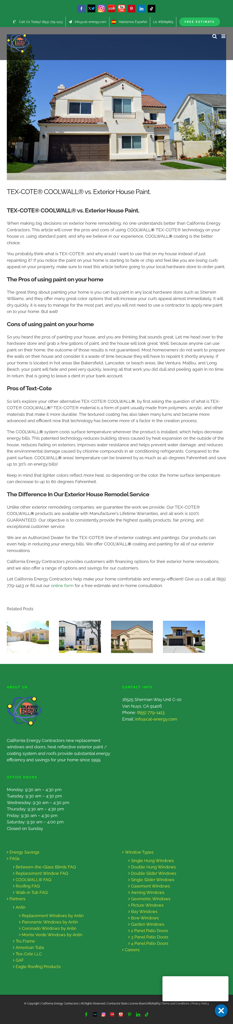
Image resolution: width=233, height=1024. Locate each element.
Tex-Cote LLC (29, 953)
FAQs (15, 858)
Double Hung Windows (153, 867)
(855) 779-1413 (151, 712)
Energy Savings (24, 852)
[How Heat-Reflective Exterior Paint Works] (132, 637)
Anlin (20, 907)
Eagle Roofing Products (38, 966)
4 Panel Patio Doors (149, 943)
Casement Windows (150, 886)
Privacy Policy (200, 1003)
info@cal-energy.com (156, 718)
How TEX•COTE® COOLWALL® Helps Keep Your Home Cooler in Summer (179, 637)
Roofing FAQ (28, 886)
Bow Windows (145, 918)
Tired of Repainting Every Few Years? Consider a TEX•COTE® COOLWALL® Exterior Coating (75, 637)
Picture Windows (147, 905)
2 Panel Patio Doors (149, 930)
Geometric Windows (150, 898)
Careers (132, 949)
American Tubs (30, 947)
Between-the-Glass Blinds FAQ (46, 867)
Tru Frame (25, 941)
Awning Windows (148, 892)
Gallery (32, 637)
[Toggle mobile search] (214, 36)
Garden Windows (147, 924)
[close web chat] (221, 1010)
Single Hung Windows (152, 860)
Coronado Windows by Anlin (49, 928)
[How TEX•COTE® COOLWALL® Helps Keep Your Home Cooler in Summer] (184, 637)
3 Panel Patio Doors (149, 937)
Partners (17, 898)
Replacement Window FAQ (42, 873)
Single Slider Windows (152, 879)
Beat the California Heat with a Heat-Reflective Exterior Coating (23, 637)
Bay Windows (144, 911)
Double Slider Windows (153, 873)
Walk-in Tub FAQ (32, 892)
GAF (20, 960)
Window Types (139, 852)
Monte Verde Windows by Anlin (52, 934)
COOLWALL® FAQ (33, 879)
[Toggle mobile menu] (223, 36)
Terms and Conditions (175, 1003)
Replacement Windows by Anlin (53, 915)
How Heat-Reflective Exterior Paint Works (127, 637)
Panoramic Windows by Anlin (50, 922)
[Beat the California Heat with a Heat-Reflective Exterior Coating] (28, 637)
